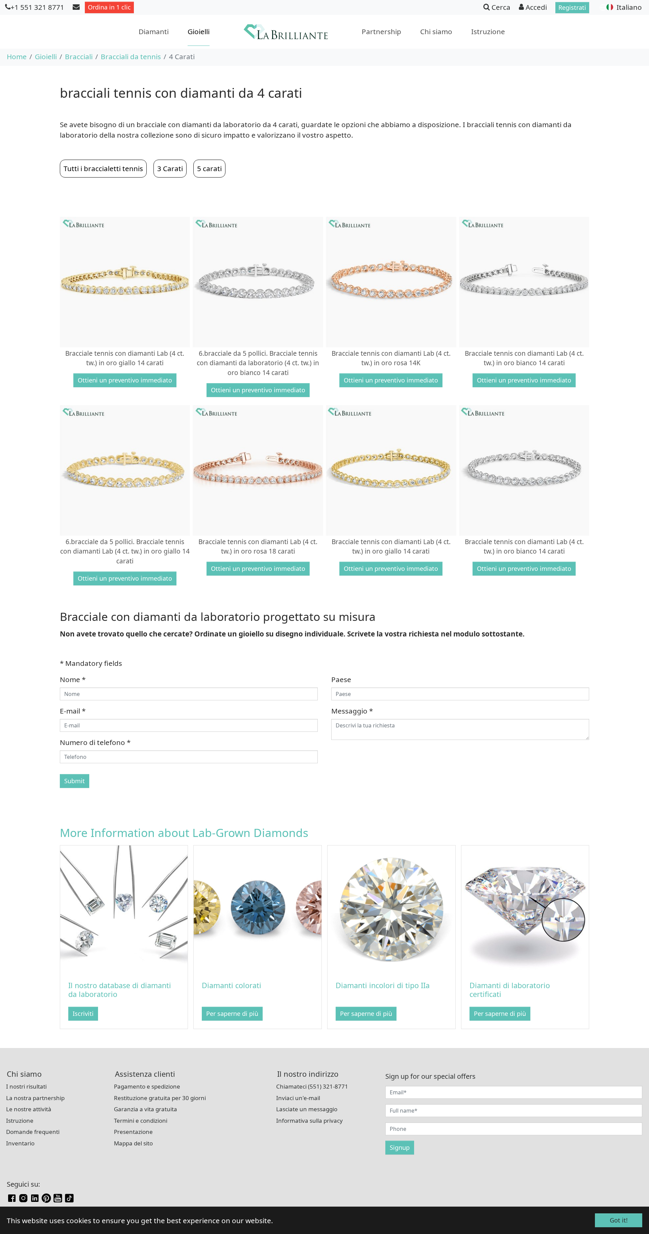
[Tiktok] (69, 1197)
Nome (73, 679)
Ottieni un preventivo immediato (125, 380)
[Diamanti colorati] (257, 908)
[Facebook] (12, 1197)
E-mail (73, 711)
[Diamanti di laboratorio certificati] (525, 908)
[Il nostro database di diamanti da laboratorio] (124, 908)
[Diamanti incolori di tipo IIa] (391, 908)
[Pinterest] (46, 1197)
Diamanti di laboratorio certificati (510, 989)
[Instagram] (23, 1197)
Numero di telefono (95, 742)
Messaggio (352, 711)
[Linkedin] (35, 1197)
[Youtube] (58, 1197)
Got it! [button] (619, 1220)
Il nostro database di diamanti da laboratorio (119, 989)
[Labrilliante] (285, 32)
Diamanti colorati (231, 985)
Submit (74, 781)
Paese (341, 679)
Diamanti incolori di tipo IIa (383, 985)
